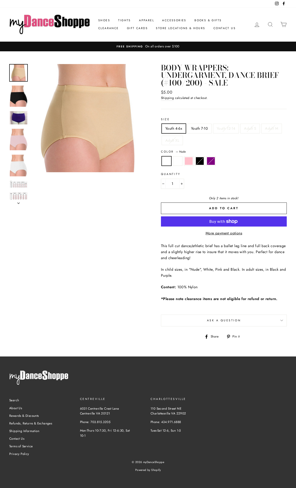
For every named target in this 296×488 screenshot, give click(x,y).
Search (14, 400)
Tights (124, 20)
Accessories (174, 20)
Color (173, 152)
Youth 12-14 (226, 128)
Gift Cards (137, 28)
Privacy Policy (19, 453)
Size (165, 119)
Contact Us (224, 28)
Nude (166, 161)
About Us (15, 408)
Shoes (104, 20)
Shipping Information (24, 431)
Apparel (146, 20)
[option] (148, 46)
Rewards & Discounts (24, 415)
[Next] (18, 201)
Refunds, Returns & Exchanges (30, 423)
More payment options (224, 233)
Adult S (250, 128)
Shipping (167, 97)
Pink (188, 161)
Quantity (171, 174)
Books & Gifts (208, 20)
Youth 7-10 (199, 128)
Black (199, 161)
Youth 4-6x (173, 128)
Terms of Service (21, 446)
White (177, 161)
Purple (211, 161)
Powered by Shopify (148, 470)
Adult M (271, 128)
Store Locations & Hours (180, 28)
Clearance (108, 28)
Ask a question (224, 320)
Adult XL (172, 140)
